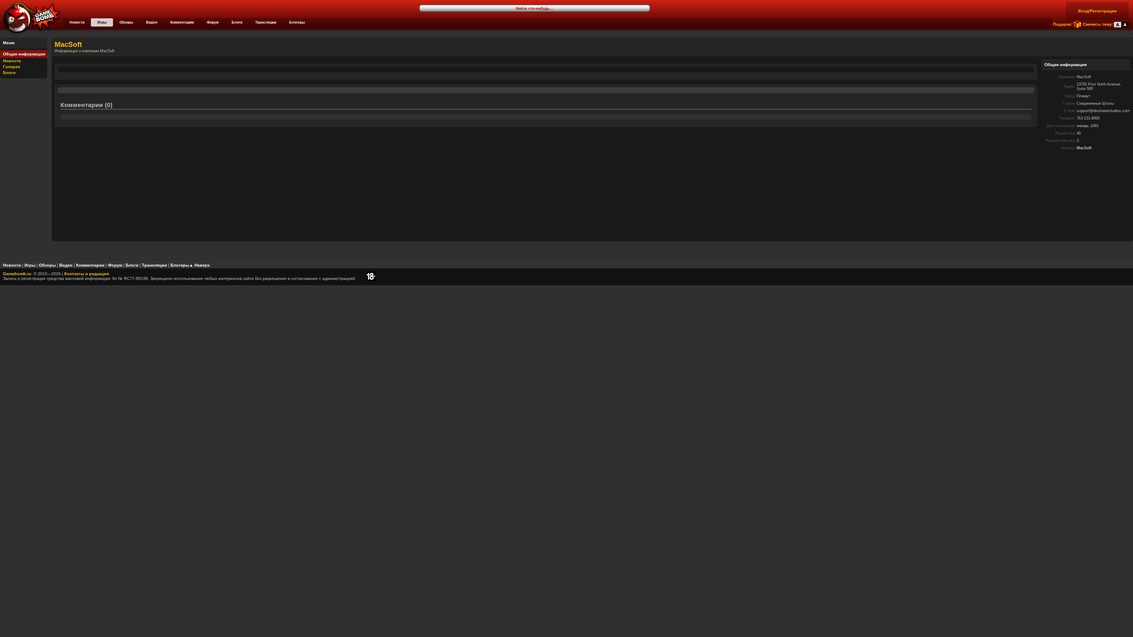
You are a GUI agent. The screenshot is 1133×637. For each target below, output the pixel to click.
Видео (151, 22)
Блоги (237, 22)
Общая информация (24, 54)
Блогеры (297, 22)
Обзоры (126, 22)
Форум (213, 22)
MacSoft (68, 44)
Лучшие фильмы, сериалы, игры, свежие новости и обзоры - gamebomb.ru (30, 17)
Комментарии (182, 22)
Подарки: (1063, 24)
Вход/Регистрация (1097, 11)
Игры (102, 22)
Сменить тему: (1098, 24)
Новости (77, 22)
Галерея (11, 66)
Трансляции (265, 22)
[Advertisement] (1086, 196)
